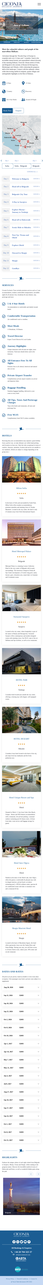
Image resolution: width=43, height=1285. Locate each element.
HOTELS (26, 42)
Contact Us (34, 1279)
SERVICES (17, 42)
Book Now (7, 111)
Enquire (19, 111)
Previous (31, 1174)
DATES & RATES (36, 42)
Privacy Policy (10, 1279)
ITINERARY (7, 42)
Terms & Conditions (22, 1279)
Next (38, 1174)
